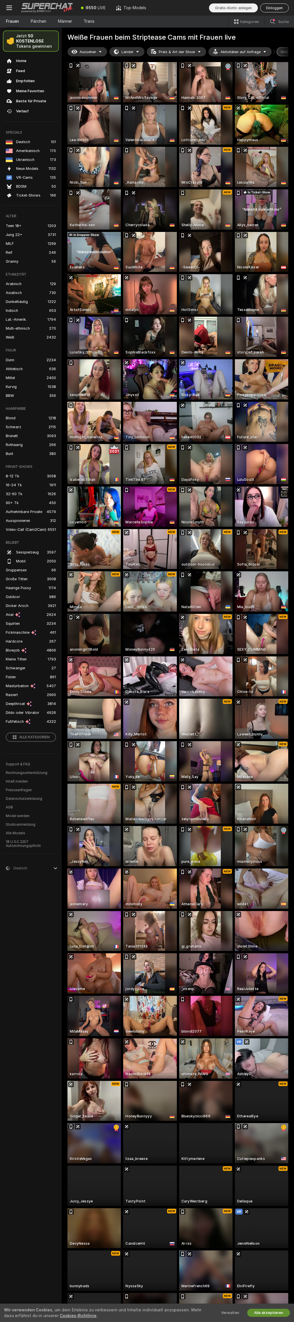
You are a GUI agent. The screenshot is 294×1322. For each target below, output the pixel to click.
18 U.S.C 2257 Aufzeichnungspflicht (23, 844)
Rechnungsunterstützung (26, 773)
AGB (9, 807)
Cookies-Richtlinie (78, 1315)
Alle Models (15, 833)
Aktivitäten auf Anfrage (240, 52)
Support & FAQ (18, 764)
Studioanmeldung (20, 825)
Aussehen (88, 52)
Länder (127, 52)
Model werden (18, 816)
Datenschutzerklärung (24, 799)
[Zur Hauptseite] (47, 8)
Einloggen (274, 8)
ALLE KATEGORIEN (34, 737)
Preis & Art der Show (177, 52)
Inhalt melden (17, 781)
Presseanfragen (19, 790)
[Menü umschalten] (9, 8)
